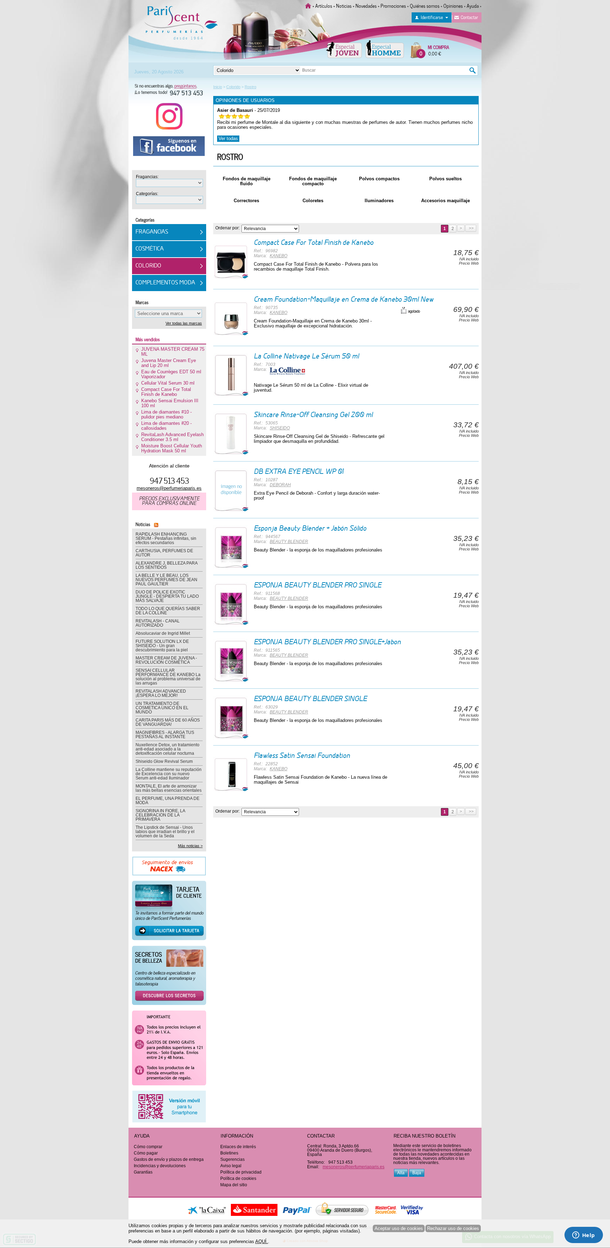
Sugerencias (232, 1159)
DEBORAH (280, 484)
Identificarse (432, 16)
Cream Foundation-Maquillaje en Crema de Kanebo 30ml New (343, 299)
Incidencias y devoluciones (160, 1166)
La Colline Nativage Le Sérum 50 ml (306, 356)
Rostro (230, 156)
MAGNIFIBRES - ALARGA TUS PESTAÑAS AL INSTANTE (165, 734)
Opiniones (453, 5)
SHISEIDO (280, 428)
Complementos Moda (165, 283)
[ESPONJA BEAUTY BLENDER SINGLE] (231, 718)
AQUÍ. (261, 1241)
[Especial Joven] (344, 49)
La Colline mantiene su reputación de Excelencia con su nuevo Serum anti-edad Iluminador (169, 773)
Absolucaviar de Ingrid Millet (163, 633)
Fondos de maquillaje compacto (313, 181)
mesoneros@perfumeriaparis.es (169, 488)
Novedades (366, 5)
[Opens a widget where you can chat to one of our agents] (583, 1235)
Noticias (344, 5)
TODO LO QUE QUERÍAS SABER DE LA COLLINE (168, 611)
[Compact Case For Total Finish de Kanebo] (231, 262)
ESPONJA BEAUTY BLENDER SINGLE (310, 699)
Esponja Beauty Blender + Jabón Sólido (310, 528)
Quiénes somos (424, 5)
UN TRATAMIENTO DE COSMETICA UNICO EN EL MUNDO (162, 707)
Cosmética (150, 249)
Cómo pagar (146, 1153)
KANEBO (278, 255)
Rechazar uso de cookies (453, 1228)
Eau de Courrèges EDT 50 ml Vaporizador (171, 374)
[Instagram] (169, 118)
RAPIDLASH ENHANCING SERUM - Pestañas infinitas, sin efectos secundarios (166, 538)
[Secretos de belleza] (169, 978)
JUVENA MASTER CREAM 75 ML (172, 352)
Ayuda (473, 5)
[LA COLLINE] (287, 370)
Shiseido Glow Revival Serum (164, 761)
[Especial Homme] (384, 49)
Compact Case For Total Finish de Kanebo (313, 243)
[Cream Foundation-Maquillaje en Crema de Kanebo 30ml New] (231, 318)
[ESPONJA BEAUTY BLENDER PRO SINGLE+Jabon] (231, 661)
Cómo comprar (148, 1147)
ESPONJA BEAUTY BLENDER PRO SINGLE (317, 585)
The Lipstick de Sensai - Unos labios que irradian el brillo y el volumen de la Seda (165, 831)
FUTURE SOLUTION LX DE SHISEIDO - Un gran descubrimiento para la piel (162, 645)
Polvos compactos (379, 178)
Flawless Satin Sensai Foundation (302, 756)
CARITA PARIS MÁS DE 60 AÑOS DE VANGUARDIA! (168, 722)
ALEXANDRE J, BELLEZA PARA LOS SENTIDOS (166, 565)
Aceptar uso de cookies (399, 1228)
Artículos (323, 5)
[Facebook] (169, 148)
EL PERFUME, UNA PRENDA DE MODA (167, 800)
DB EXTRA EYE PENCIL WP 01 (298, 472)
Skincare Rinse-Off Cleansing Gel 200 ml (313, 415)
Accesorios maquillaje (445, 200)
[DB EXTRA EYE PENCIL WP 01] (231, 491)
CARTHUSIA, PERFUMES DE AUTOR (164, 553)
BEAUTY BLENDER (289, 541)
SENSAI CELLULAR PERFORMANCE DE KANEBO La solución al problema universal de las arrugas (168, 676)
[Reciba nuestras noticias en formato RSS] (155, 524)
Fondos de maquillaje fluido (246, 181)
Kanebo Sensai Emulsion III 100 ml (169, 403)
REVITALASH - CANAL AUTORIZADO (158, 623)
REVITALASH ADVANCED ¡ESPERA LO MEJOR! (161, 693)
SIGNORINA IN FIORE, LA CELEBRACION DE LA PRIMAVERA (160, 815)
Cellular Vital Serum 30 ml (168, 383)
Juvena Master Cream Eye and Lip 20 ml (168, 363)
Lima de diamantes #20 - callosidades (166, 426)
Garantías (143, 1172)
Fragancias (152, 232)
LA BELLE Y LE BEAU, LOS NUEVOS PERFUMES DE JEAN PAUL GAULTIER (166, 579)
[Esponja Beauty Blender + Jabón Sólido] (231, 547)
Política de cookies (238, 1178)
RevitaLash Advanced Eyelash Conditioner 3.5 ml (172, 437)
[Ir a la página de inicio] (308, 5)
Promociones (393, 5)
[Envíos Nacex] (169, 868)
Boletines (229, 1153)
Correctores (246, 200)
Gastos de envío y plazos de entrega (169, 1159)
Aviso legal (230, 1166)
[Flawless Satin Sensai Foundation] (231, 775)
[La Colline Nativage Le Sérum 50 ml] (231, 375)
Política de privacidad (241, 1172)
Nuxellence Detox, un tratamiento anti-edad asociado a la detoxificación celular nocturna (167, 749)
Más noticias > (190, 846)
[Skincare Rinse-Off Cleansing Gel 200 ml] (231, 434)
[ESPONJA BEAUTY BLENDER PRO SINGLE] (231, 604)
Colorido (148, 266)
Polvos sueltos (445, 178)
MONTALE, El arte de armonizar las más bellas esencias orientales (169, 788)
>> (471, 228)
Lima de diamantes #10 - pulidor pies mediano (166, 415)
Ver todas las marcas (184, 323)
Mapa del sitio (233, 1185)
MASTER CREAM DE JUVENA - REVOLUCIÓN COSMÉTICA (166, 660)
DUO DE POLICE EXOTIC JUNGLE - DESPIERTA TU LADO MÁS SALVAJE (167, 596)
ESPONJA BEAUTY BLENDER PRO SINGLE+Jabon (327, 642)
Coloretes (313, 200)
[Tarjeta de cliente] (169, 913)
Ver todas (228, 138)
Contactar (469, 16)
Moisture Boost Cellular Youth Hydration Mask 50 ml (171, 448)
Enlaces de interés (238, 1147)
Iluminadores (379, 200)
